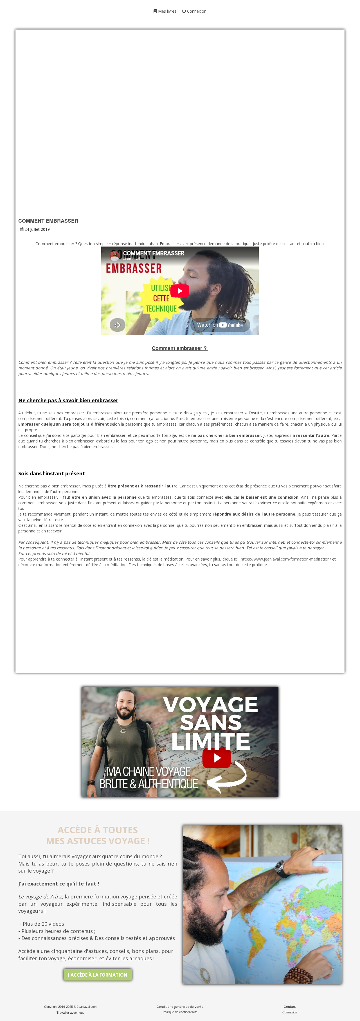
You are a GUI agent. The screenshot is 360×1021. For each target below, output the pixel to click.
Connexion (196, 11)
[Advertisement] (180, 81)
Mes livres (166, 11)
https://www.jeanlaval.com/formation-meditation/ (286, 559)
